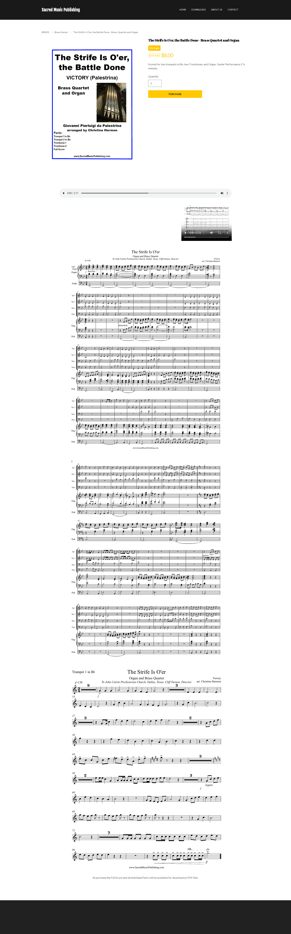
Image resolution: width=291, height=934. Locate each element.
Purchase (175, 94)
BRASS (45, 32)
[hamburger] (84, 10)
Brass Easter (61, 32)
